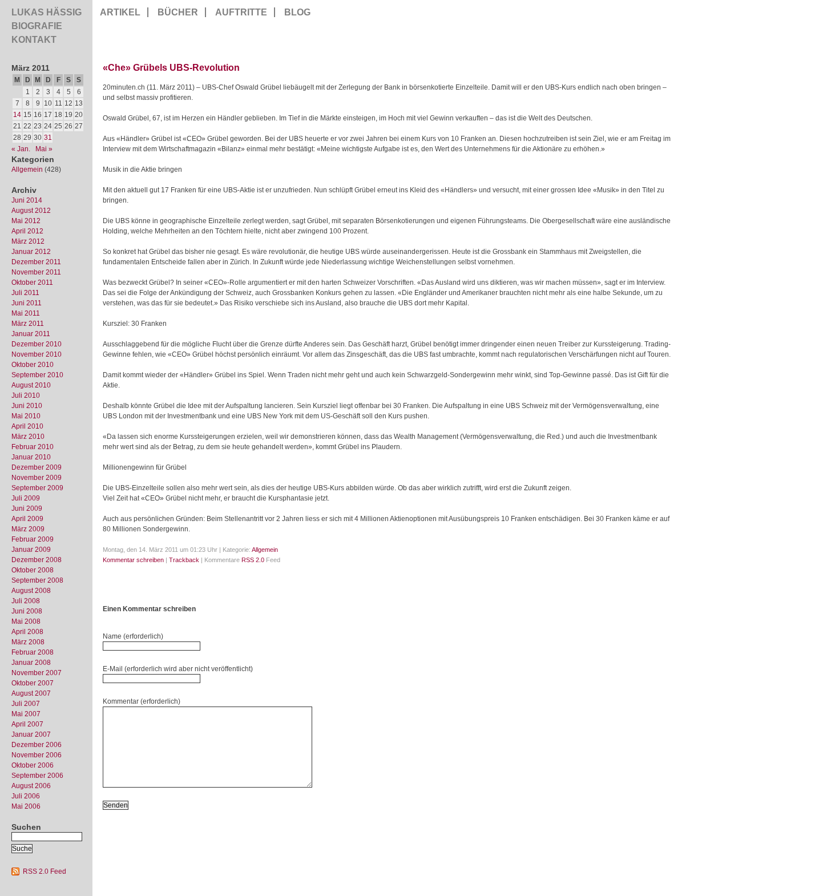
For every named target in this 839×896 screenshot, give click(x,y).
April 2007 (27, 724)
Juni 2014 (26, 200)
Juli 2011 (25, 293)
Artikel (120, 12)
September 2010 (37, 375)
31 (48, 138)
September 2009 (37, 488)
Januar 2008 (31, 663)
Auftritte (241, 12)
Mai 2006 (26, 806)
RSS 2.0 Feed (44, 871)
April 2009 (27, 519)
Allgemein (27, 169)
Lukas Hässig (46, 12)
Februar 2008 (32, 652)
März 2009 (28, 529)
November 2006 (36, 755)
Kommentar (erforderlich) (141, 701)
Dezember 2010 (36, 344)
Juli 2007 (25, 704)
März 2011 (27, 324)
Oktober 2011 (32, 282)
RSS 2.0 (252, 559)
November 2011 (36, 272)
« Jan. (20, 149)
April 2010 (27, 426)
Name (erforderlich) (133, 636)
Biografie (36, 26)
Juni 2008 (26, 611)
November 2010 (36, 354)
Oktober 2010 (32, 365)
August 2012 (31, 211)
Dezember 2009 (36, 467)
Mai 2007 (26, 714)
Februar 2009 (32, 539)
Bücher (178, 12)
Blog (297, 12)
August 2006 (31, 786)
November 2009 (36, 478)
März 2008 (28, 642)
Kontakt (34, 40)
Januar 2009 (31, 550)
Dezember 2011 (36, 262)
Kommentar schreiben (133, 559)
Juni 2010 (26, 406)
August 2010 (31, 385)
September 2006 (37, 776)
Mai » (44, 149)
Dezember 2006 (36, 745)
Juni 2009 (26, 508)
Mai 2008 (26, 621)
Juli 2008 (25, 601)
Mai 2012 (26, 221)
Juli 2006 (25, 796)
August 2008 (31, 591)
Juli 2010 (25, 395)
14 (17, 115)
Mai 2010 (26, 416)
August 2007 (31, 693)
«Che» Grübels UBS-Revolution (171, 67)
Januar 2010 (31, 457)
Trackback (184, 559)
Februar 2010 (32, 447)
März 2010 (28, 437)
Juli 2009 (25, 498)
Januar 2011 (30, 334)
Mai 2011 (25, 313)
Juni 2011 (26, 303)
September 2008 (37, 580)
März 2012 (28, 241)
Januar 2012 (31, 252)
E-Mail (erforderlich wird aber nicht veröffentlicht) (178, 669)
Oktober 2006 (32, 765)
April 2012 (27, 231)
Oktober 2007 (32, 683)
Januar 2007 (31, 734)
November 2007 (36, 673)
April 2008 (27, 632)
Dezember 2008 (36, 560)
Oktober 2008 (32, 570)
